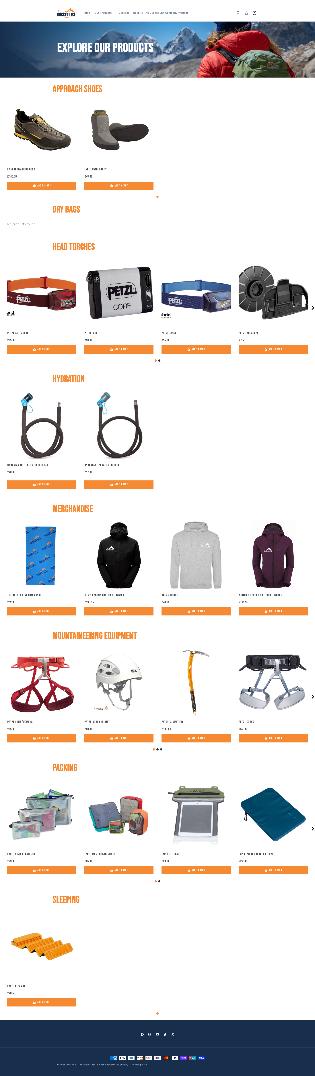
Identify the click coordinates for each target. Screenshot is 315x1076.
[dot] (157, 197)
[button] (104, 13)
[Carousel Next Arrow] (313, 308)
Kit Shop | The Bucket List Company (87, 1064)
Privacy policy (139, 1064)
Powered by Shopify (117, 1064)
